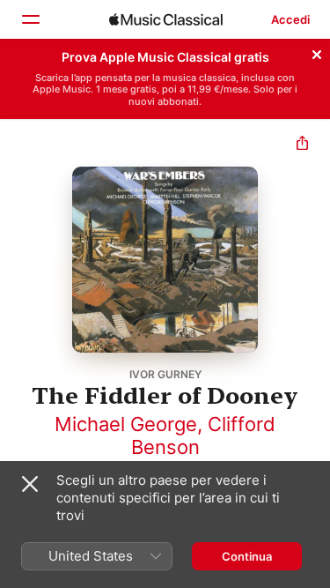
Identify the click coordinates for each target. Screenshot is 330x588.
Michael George (126, 424)
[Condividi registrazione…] (302, 145)
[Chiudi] (317, 52)
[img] (166, 19)
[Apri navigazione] (30, 19)
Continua (247, 556)
